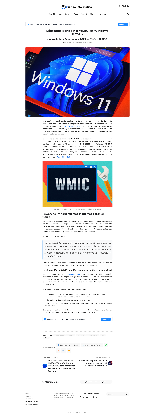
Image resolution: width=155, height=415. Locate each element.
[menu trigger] (28, 14)
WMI (103, 335)
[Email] (69, 350)
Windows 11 (81, 335)
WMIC (46, 337)
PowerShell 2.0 (63, 157)
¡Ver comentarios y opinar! (96, 382)
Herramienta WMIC (59, 335)
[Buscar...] (128, 14)
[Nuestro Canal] (128, 6)
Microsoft (71, 335)
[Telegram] (63, 350)
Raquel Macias (67, 42)
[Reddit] (58, 350)
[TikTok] (125, 6)
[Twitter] (118, 6)
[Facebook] (115, 6)
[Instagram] (120, 6)
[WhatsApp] (106, 345)
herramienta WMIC (72, 274)
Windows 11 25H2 (72, 126)
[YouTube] (123, 6)
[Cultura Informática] (77, 6)
